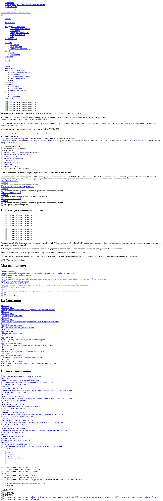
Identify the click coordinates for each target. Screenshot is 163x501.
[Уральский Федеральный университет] (81, 152)
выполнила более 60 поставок (45, 123)
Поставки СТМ (11, 39)
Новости (8, 43)
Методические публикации (20, 49)
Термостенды (15, 31)
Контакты (9, 57)
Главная (8, 19)
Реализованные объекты (14, 458)
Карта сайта (9, 3)
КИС (12, 37)
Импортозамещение (17, 35)
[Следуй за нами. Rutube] (19, 497)
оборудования (70, 117)
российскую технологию (24, 133)
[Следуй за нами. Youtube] (56, 497)
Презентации (15, 55)
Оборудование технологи (19, 33)
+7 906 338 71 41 (7, 474)
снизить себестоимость (125, 141)
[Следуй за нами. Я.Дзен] (135, 497)
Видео (7, 51)
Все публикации (16, 47)
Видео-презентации (12, 462)
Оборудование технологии (20, 76)
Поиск (7, 61)
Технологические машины (20, 29)
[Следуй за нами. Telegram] (20, 499)
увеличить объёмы (143, 141)
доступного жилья (8, 143)
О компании (10, 23)
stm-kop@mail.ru (7, 478)
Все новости (14, 45)
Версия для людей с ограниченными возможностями (25, 5)
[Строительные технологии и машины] (16, 13)
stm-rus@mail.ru (19, 478)
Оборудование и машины (15, 27)
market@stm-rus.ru (32, 478)
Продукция (9, 456)
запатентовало (134, 123)
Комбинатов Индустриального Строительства (40, 141)
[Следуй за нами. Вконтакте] (94, 497)
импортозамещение (9, 139)
